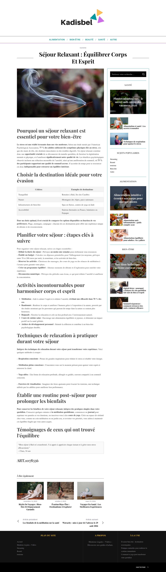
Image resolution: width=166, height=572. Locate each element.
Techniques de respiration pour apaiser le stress (134, 143)
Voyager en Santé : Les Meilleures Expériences (91, 505)
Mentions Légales (23, 545)
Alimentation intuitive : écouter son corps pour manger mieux (128, 198)
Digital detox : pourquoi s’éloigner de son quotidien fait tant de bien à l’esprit (134, 290)
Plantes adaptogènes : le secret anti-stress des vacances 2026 (128, 102)
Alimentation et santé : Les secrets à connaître (134, 127)
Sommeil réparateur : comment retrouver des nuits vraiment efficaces (133, 306)
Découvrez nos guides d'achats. (100, 545)
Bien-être (113, 168)
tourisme (83, 48)
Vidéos (33, 545)
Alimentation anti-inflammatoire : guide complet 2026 (132, 222)
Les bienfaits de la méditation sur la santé (41, 521)
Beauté (112, 162)
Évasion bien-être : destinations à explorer (60, 505)
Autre (112, 172)
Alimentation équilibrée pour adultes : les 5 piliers (134, 239)
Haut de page (140, 567)
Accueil (19, 541)
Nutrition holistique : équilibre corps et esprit (128, 266)
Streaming (113, 159)
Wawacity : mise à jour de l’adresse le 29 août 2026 (80, 522)
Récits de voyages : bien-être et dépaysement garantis (30, 507)
